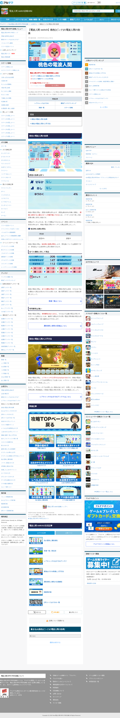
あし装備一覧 (5, 380)
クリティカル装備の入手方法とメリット (12, 456)
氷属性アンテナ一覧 (7, 322)
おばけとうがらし (6, 167)
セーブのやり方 (5, 473)
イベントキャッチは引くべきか (10, 229)
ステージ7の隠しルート (8, 136)
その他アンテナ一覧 (7, 311)
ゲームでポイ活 (78, 3)
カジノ (101, 19)
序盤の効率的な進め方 (7, 36)
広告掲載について (58, 691)
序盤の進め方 (41, 448)
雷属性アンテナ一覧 (7, 332)
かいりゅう (4, 208)
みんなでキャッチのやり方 (9, 411)
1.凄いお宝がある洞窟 (7, 77)
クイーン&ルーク (6, 177)
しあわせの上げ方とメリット (9, 431)
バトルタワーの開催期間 (8, 232)
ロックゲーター (5, 153)
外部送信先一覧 (94, 681)
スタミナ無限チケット (7, 424)
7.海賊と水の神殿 (6, 98)
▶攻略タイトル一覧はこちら (104, 412)
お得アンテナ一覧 (6, 304)
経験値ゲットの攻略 (7, 256)
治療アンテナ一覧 (6, 294)
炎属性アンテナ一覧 (7, 318)
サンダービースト (6, 205)
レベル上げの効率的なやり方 (9, 428)
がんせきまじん (5, 160)
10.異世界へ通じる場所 (8, 108)
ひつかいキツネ (5, 156)
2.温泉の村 (4, 80)
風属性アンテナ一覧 (7, 325)
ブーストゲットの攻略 (7, 246)
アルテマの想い (58, 678)
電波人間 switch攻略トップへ (57, 507)
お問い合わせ (57, 694)
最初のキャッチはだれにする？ (10, 39)
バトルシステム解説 (7, 43)
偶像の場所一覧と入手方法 (9, 435)
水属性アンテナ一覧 (7, 336)
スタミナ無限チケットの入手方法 (42, 79)
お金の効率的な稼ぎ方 (69, 482)
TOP (7, 19)
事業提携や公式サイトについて (63, 684)
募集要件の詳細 (91, 583)
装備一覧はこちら (55, 301)
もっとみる (103, 188)
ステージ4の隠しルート (8, 126)
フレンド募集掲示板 (7, 497)
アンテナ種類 (61, 19)
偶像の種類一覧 (34, 19)
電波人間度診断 (5, 57)
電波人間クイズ (8, 53)
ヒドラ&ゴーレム (6, 201)
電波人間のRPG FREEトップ (9, 32)
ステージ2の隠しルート (8, 119)
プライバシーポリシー (96, 678)
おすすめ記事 (41, 533)
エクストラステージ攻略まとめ (10, 70)
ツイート (38, 612)
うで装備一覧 (5, 373)
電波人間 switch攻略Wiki (20, 11)
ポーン (3, 191)
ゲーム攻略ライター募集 (97, 675)
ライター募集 (57, 703)
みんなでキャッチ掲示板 (8, 500)
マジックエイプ (5, 163)
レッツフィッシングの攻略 (9, 267)
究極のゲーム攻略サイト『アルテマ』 (65, 675)
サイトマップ (57, 697)
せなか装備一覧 (5, 377)
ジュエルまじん (5, 195)
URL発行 (56, 612)
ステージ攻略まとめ (38, 76)
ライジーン (4, 170)
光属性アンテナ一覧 (7, 339)
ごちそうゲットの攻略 (7, 253)
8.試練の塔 (4, 101)
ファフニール (5, 181)
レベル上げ (88, 19)
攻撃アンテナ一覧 (6, 287)
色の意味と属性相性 (41, 500)
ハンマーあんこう (6, 174)
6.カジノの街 (5, 94)
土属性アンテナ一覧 (7, 329)
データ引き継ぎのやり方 (8, 480)
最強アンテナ (75, 19)
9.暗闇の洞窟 (5, 105)
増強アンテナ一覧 (6, 297)
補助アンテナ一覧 (6, 301)
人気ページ (68, 533)
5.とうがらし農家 (6, 91)
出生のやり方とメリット (8, 421)
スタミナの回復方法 (7, 442)
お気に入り (74, 612)
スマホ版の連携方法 (68, 500)
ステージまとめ (21, 19)
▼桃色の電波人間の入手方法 (40, 123)
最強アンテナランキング (68, 103)
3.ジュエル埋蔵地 (6, 84)
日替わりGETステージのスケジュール (12, 239)
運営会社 (55, 700)
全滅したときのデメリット (9, 469)
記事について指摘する (56, 621)
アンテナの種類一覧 (7, 277)
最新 (112, 167)
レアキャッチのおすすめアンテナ (11, 400)
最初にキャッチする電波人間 (68, 448)
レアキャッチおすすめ (42, 103)
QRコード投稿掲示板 (7, 510)
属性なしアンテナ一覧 (7, 350)
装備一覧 (42, 107)
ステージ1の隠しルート (8, 115)
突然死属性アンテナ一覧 (8, 346)
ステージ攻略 (68, 107)
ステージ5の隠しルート (8, 129)
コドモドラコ (5, 198)
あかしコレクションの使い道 (9, 438)
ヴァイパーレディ (6, 188)
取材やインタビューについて (62, 681)
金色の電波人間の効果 (7, 407)
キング (3, 212)
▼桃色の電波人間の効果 (38, 119)
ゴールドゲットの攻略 (7, 260)
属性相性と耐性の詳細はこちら (55, 326)
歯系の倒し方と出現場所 (8, 449)
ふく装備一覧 (5, 363)
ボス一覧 (3, 146)
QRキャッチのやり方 (7, 414)
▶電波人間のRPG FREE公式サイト (38, 518)
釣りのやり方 (5, 445)
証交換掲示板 (5, 507)
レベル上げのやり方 (41, 482)
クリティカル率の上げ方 (8, 452)
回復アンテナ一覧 (6, 291)
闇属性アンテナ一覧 (7, 343)
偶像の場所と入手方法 (53, 76)
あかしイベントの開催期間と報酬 (11, 235)
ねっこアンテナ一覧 (7, 308)
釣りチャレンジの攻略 (7, 250)
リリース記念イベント (7, 46)
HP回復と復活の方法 (7, 466)
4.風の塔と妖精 (5, 87)
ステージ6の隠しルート (8, 133)
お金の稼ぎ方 (5, 393)
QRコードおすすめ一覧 (8, 417)
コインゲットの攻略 (7, 263)
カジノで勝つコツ (6, 487)
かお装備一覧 (5, 366)
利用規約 (55, 687)
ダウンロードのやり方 (7, 476)
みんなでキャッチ (68, 465)
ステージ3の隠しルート (8, 122)
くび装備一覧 (5, 370)
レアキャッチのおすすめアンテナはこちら (55, 397)
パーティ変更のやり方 (7, 463)
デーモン (3, 215)
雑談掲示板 (4, 503)
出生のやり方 (48, 19)
